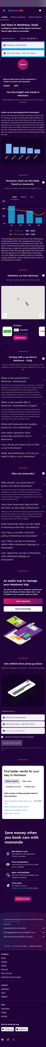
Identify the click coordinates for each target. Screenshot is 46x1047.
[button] (4, 10)
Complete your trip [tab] (13, 787)
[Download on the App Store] (21, 1029)
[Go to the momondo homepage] (15, 10)
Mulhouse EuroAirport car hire (15, 810)
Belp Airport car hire (12, 813)
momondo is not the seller (15, 928)
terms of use (31, 748)
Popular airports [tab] (12, 781)
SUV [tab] (32, 197)
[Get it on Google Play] (7, 1029)
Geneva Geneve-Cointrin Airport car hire (18, 802)
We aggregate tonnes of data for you (20, 932)
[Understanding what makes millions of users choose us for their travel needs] (43, 473)
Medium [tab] (24, 197)
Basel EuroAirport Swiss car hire (16, 807)
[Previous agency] (5, 315)
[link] (20, 337)
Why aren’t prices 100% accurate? (18, 937)
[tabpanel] (23, 138)
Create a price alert (19, 888)
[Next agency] (41, 315)
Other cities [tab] (26, 781)
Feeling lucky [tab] (30, 787)
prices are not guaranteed (12, 921)
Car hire (6, 946)
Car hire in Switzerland (19, 946)
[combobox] (9, 38)
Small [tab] (15, 197)
